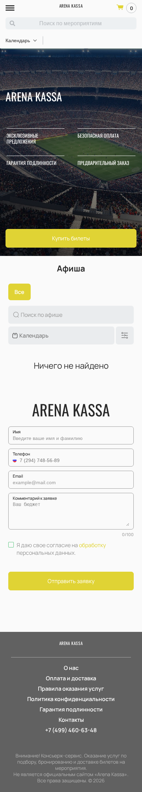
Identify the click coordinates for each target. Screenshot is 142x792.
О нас (71, 668)
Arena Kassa (71, 6)
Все (19, 292)
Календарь (18, 40)
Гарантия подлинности (71, 709)
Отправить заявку (71, 581)
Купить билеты (71, 238)
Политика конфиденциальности (71, 699)
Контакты (71, 720)
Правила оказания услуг (71, 688)
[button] (15, 460)
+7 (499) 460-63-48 (71, 730)
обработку (92, 545)
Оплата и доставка (71, 678)
